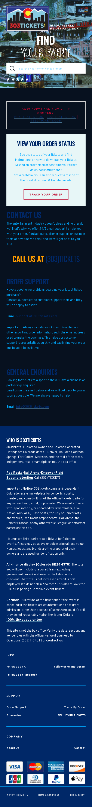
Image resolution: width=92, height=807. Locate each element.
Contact (80, 748)
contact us (54, 640)
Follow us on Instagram (70, 667)
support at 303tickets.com (36, 316)
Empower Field (52, 473)
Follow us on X (16, 667)
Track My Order (75, 707)
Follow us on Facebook (21, 675)
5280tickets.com (46, 121)
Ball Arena (32, 473)
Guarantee (13, 715)
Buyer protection (19, 478)
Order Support (16, 707)
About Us (12, 748)
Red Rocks (14, 473)
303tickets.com (61, 117)
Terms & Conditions (48, 795)
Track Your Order (45, 195)
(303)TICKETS (62, 258)
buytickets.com (29, 117)
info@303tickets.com (32, 407)
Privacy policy (77, 795)
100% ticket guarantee (24, 620)
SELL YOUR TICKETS (72, 715)
